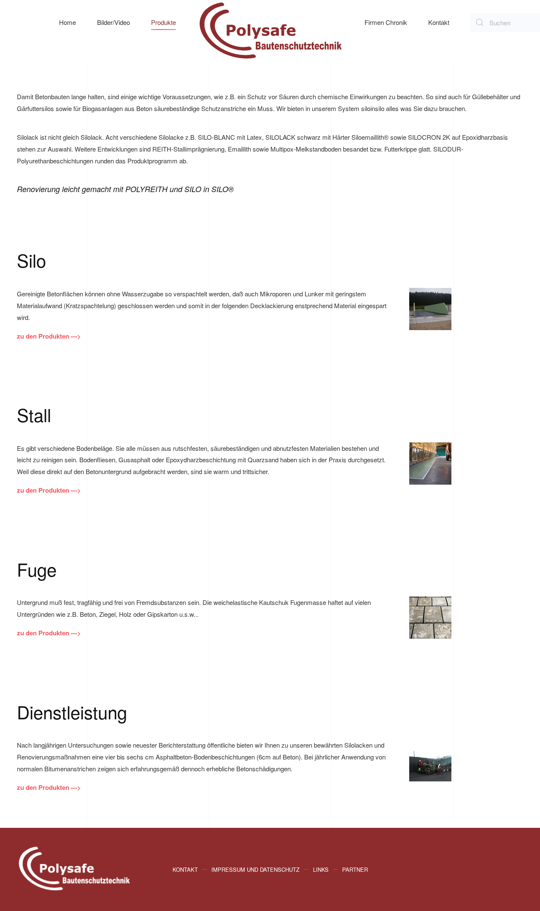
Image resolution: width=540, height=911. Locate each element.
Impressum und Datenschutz (255, 869)
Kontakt (438, 22)
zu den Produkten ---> (49, 336)
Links (321, 869)
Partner (355, 869)
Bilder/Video (113, 22)
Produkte (163, 22)
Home (67, 22)
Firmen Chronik (385, 22)
